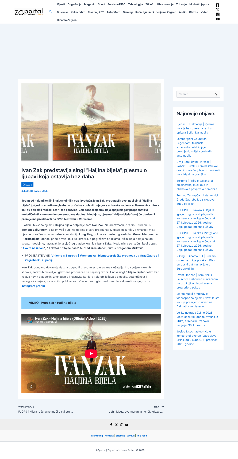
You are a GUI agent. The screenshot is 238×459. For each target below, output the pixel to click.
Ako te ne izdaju (33, 248)
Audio (182, 12)
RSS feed (142, 435)
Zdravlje (181, 4)
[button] (50, 12)
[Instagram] (218, 14)
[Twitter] (218, 10)
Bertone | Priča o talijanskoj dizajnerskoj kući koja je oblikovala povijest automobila (196, 185)
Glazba (193, 12)
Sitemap (120, 435)
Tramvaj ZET (96, 12)
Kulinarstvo (78, 12)
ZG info (149, 4)
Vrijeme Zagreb (166, 12)
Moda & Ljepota (199, 4)
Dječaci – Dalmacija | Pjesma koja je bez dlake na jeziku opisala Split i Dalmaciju (195, 128)
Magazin (89, 4)
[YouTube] (218, 19)
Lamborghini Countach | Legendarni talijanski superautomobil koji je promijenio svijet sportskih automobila (194, 147)
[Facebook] (218, 5)
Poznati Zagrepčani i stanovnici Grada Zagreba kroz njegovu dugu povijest (197, 199)
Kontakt (109, 435)
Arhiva (131, 435)
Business (62, 12)
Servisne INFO (116, 4)
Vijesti (61, 4)
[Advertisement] (119, 49)
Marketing (97, 435)
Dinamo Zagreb (67, 20)
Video (204, 12)
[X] (116, 424)
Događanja (75, 4)
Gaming (128, 12)
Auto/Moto (113, 12)
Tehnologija (135, 4)
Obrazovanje (165, 4)
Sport (101, 4)
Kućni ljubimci (144, 12)
